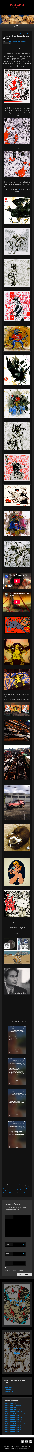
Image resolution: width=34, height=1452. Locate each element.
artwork (5, 1187)
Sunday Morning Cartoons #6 (13, 1429)
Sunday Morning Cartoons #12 (13, 1417)
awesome (11, 1187)
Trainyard (20, 1190)
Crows (21, 1187)
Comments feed (9, 1389)
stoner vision (13, 1190)
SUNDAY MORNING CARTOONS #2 (15, 1423)
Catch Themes (24, 1448)
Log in (6, 1385)
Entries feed (8, 1387)
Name (7, 1244)
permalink (23, 1192)
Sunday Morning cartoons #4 (13, 1425)
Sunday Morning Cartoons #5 (13, 1427)
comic (16, 1187)
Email (7, 1253)
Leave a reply (7, 43)
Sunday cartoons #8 (10, 1403)
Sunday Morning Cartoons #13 (13, 1419)
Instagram (30, 1441)
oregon (17, 1189)
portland (5, 1190)
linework (12, 1189)
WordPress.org (9, 1391)
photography (24, 1189)
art (28, 1185)
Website (8, 1263)
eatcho (24, 41)
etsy (19, 189)
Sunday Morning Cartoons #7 (13, 1431)
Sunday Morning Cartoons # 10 (13, 1411)
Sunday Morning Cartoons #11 (13, 1415)
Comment (9, 1217)
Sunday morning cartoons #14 (13, 1421)
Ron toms (10, 697)
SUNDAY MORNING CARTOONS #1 (15, 1413)
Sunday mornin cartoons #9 (12, 1409)
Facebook (22, 1441)
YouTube (26, 1441)
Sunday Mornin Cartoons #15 (13, 1405)
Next (29, 34)
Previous (22, 34)
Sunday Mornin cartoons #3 (12, 1407)
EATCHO (17, 5)
